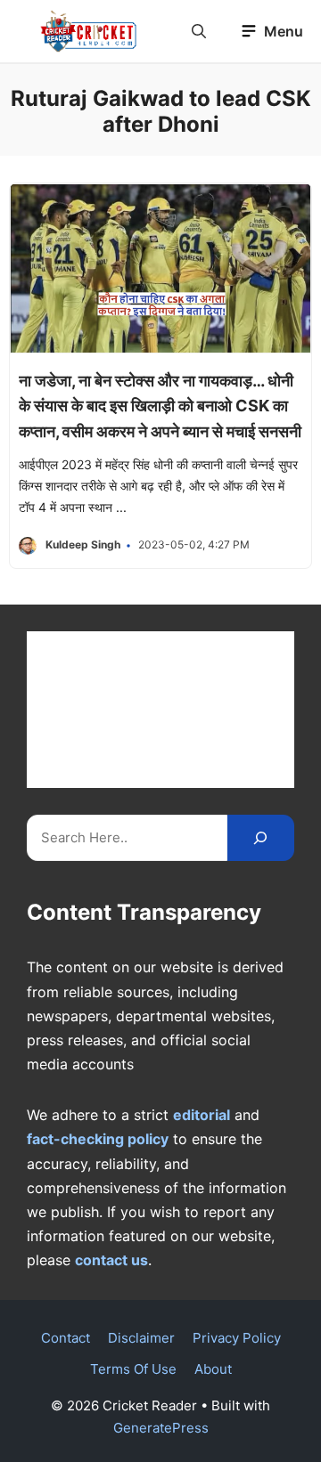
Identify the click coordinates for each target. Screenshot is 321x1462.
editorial (201, 1115)
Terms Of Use (133, 1368)
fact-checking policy (98, 1139)
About (213, 1368)
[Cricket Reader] (89, 31)
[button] (199, 31)
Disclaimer (141, 1337)
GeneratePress (161, 1427)
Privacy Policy (237, 1337)
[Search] (260, 838)
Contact (65, 1337)
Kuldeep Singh (82, 544)
